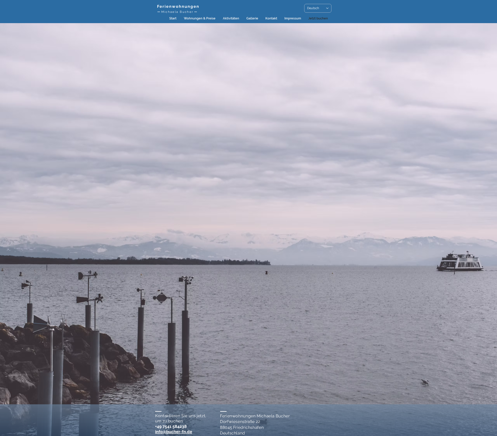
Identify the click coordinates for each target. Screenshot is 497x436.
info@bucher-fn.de (173, 431)
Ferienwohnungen (178, 6)
